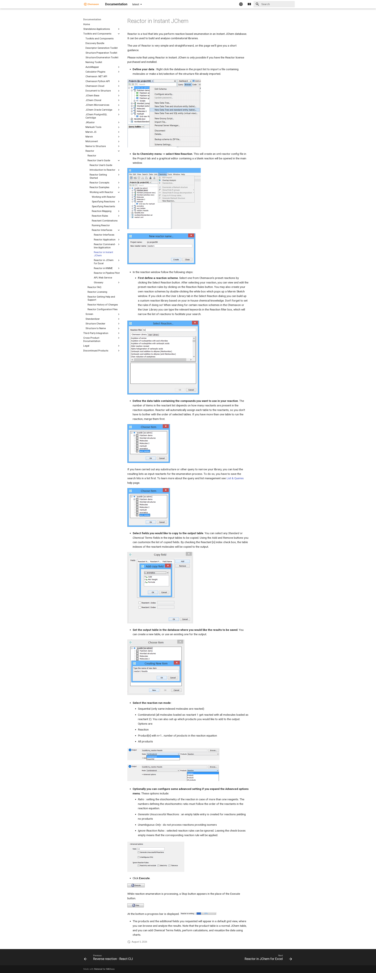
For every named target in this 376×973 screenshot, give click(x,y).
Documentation (92, 19)
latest (135, 4)
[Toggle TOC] (249, 4)
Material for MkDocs (104, 969)
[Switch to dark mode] (240, 4)
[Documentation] (91, 4)
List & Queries (235, 478)
